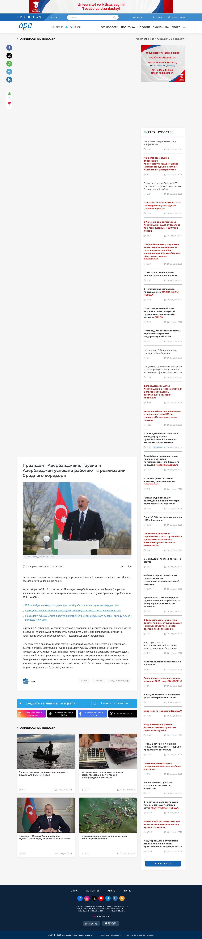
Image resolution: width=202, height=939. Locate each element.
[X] (25, 17)
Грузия (98, 680)
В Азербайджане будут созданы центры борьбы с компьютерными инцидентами (72, 605)
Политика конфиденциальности (139, 935)
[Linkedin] (37, 17)
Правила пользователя (110, 935)
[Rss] (40, 17)
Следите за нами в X (124, 714)
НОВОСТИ (144, 27)
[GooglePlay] (91, 923)
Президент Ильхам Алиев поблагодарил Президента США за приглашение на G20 (73, 610)
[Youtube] (29, 17)
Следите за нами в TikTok (64, 713)
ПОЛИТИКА (128, 27)
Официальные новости (171, 38)
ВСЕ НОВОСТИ (109, 27)
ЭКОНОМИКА (161, 27)
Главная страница (144, 39)
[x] (94, 899)
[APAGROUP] (101, 916)
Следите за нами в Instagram (33, 713)
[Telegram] (33, 17)
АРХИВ (111, 890)
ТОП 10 (127, 890)
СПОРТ (176, 27)
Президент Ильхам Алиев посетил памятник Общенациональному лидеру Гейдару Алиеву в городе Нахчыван (78, 618)
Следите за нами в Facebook (94, 713)
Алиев (84, 680)
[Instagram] (21, 17)
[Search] (114, 17)
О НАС (74, 890)
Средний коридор (119, 680)
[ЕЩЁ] (182, 27)
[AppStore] (110, 923)
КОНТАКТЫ (92, 890)
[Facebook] (17, 17)
